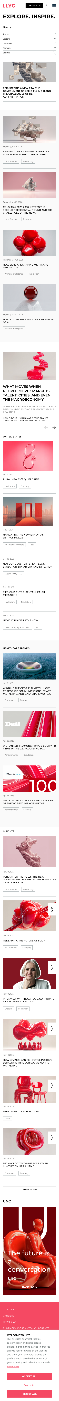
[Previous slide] (46, 428)
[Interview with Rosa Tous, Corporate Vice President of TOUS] (29, 973)
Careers (8, 1315)
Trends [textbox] (6, 34)
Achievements (11, 755)
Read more (29, 1286)
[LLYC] (9, 5)
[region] (29, 1365)
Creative (27, 809)
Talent (7, 1118)
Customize (29, 1385)
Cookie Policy (13, 1366)
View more (29, 1189)
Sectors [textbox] (6, 38)
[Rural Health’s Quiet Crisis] (28, 456)
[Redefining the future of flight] (29, 915)
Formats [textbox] (6, 48)
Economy (25, 486)
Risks (38, 627)
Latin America (11, 161)
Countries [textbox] (7, 43)
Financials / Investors (14, 544)
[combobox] (29, 34)
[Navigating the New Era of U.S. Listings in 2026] (28, 511)
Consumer (9, 700)
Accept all (29, 1376)
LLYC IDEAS (9, 1322)
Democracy (28, 161)
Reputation (34, 274)
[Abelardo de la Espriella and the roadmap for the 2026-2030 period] (29, 129)
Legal (32, 544)
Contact (8, 1309)
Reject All (29, 1394)
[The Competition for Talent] (29, 1089)
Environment (11, 947)
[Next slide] (54, 428)
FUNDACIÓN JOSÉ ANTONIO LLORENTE (26, 1328)
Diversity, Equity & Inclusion (17, 627)
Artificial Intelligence (14, 274)
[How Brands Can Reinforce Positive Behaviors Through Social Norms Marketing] (29, 1034)
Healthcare (10, 486)
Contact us (34, 5)
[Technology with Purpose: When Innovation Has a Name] (29, 1141)
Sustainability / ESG (13, 573)
